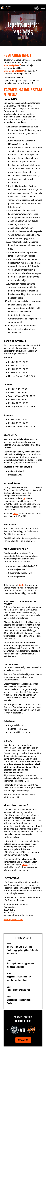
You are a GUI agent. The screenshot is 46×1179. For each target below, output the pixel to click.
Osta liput (23, 1040)
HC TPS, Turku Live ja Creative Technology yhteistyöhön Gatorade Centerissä (22, 950)
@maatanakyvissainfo (14, 71)
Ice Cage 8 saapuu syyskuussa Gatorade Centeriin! (20, 965)
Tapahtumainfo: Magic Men (18, 989)
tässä (15, 513)
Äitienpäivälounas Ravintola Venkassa (19, 1001)
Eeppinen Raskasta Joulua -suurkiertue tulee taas (19, 978)
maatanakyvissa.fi (12, 65)
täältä (21, 585)
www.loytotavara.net (13, 919)
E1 (24, 498)
